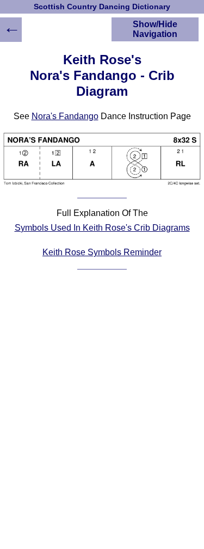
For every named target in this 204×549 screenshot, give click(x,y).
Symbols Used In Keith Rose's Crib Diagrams (102, 227)
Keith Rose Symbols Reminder (102, 252)
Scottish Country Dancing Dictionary (102, 7)
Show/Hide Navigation (155, 29)
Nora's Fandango (65, 116)
